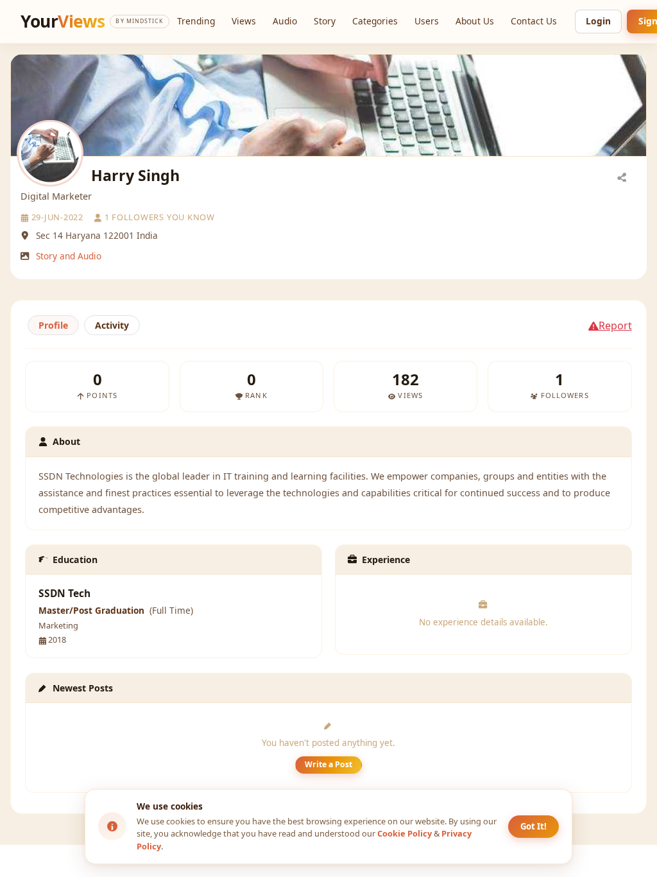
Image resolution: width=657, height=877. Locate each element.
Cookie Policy (404, 833)
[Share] (621, 176)
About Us (475, 21)
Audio (285, 21)
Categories (375, 21)
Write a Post (328, 764)
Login (598, 21)
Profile (53, 325)
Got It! (533, 826)
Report (615, 325)
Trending (196, 21)
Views (244, 21)
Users (426, 21)
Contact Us (534, 21)
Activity (112, 325)
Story (325, 21)
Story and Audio (68, 256)
